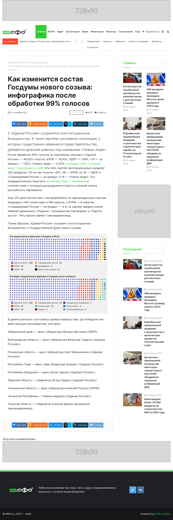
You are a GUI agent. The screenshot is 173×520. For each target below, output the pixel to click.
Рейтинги (120, 41)
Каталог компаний (138, 41)
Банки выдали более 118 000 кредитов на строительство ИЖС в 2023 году (154, 406)
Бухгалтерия (73, 31)
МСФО (51, 31)
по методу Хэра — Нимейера (66, 181)
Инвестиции (97, 31)
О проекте (92, 47)
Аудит (60, 31)
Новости (107, 41)
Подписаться (152, 31)
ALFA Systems (162, 513)
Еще (137, 31)
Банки (85, 31)
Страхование (126, 31)
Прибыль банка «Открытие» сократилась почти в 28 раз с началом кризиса (60, 41)
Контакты (157, 41)
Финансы (111, 31)
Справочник (93, 41)
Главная (41, 31)
